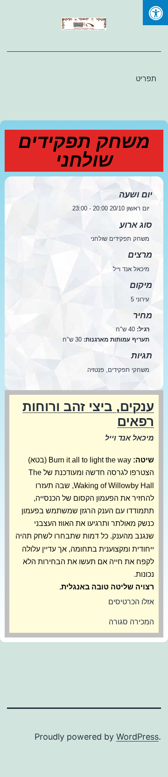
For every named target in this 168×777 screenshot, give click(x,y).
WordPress (137, 737)
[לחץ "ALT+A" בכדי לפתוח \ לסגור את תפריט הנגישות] (155, 12)
